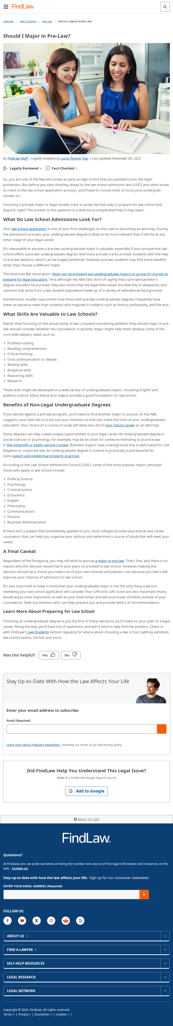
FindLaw (8, 21)
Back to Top (88, 819)
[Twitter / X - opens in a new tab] (36, 921)
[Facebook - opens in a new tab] (7, 921)
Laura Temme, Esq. (74, 158)
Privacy (23, 1014)
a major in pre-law (109, 560)
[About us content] (164, 936)
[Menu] (6, 6)
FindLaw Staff (18, 158)
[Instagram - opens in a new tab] (51, 921)
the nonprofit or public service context (37, 445)
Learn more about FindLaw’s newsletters (33, 745)
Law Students (27, 21)
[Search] (165, 6)
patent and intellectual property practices (46, 456)
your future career (120, 425)
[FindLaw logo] (24, 7)
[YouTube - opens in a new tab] (22, 921)
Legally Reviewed (24, 168)
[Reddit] (66, 921)
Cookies (61, 1014)
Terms (7, 1014)
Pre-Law (47, 21)
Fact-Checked (63, 168)
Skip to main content (86, 5)
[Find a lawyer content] (164, 949)
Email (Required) (19, 721)
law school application (29, 229)
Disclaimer (42, 1014)
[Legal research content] (164, 977)
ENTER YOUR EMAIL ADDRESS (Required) (32, 886)
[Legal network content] (164, 990)
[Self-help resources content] (164, 963)
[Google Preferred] (80, 921)
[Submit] (161, 729)
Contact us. (20, 868)
